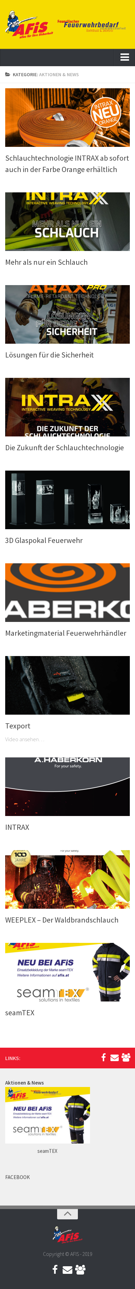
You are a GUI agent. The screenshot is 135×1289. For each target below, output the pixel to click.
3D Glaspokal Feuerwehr (44, 540)
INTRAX (17, 827)
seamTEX (19, 1012)
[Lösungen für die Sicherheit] (67, 314)
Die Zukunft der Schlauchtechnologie (64, 447)
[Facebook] (103, 1058)
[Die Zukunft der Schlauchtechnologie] (67, 407)
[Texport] (67, 685)
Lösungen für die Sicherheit (49, 355)
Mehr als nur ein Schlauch (46, 262)
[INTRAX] (67, 786)
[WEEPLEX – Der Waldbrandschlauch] (67, 879)
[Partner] (126, 1058)
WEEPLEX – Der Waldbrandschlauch (61, 920)
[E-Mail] (114, 1058)
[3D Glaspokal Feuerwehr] (67, 500)
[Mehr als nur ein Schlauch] (67, 221)
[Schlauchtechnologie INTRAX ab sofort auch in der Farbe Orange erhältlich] (67, 117)
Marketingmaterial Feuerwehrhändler (65, 633)
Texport (17, 726)
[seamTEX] (67, 972)
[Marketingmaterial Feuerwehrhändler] (67, 592)
